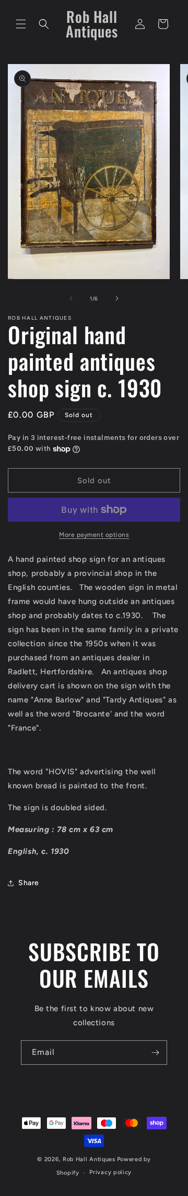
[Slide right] (116, 298)
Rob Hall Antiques (89, 1159)
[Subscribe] (155, 1052)
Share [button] (28, 882)
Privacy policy (110, 1172)
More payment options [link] (94, 534)
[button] (20, 23)
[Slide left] (71, 298)
